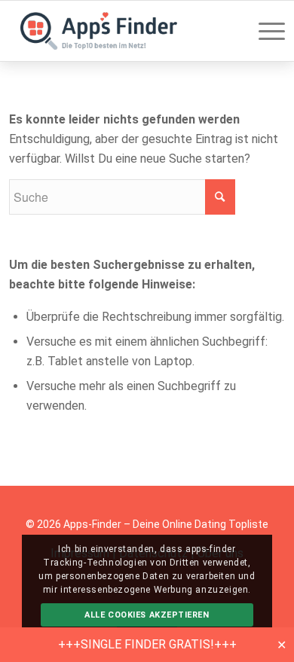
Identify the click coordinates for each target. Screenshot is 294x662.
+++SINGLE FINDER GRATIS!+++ (147, 644)
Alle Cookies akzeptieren (146, 615)
